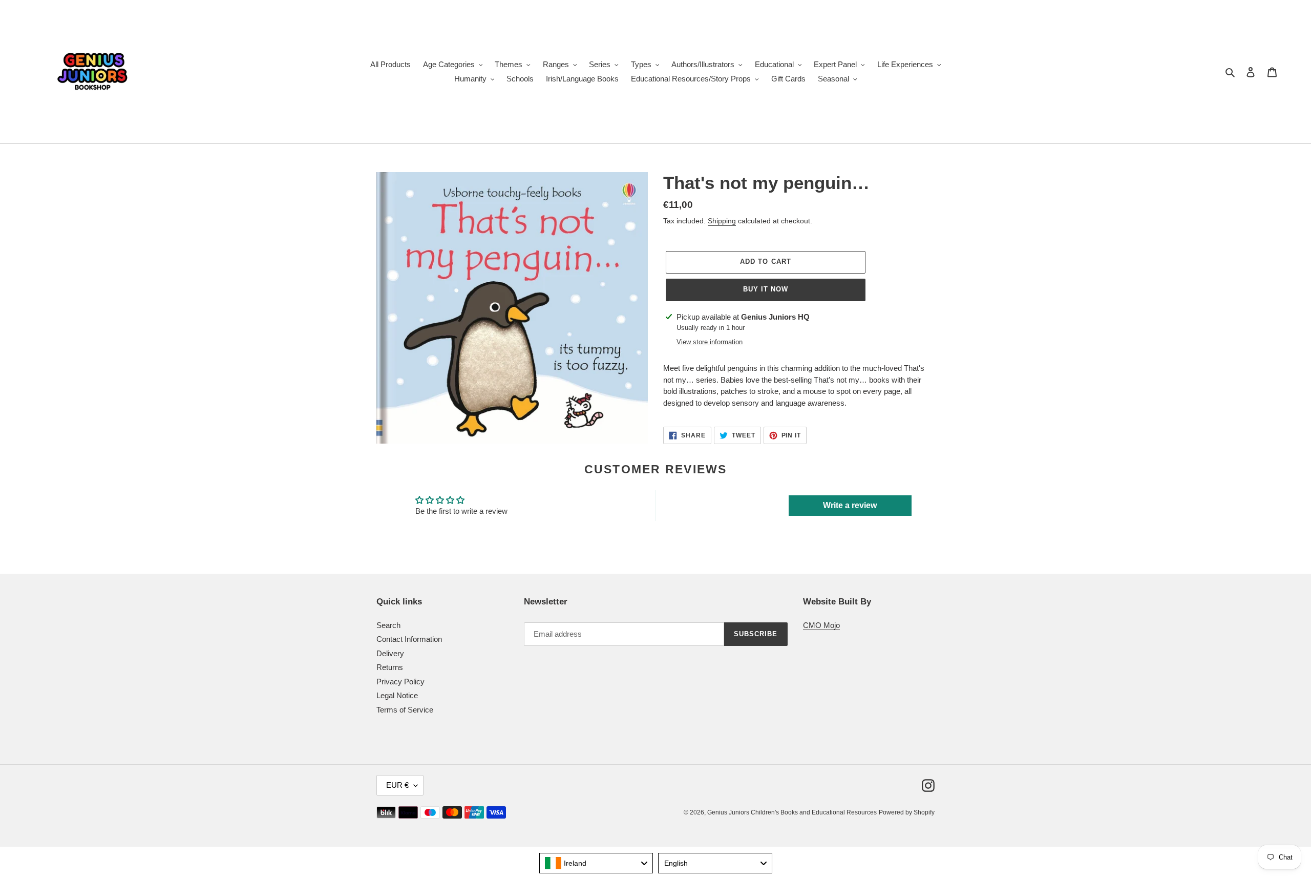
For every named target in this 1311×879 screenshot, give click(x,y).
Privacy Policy (400, 681)
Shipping (722, 221)
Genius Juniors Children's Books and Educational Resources (792, 812)
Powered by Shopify (907, 812)
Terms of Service (404, 709)
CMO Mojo (821, 625)
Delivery (390, 653)
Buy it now (765, 289)
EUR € (397, 785)
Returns (389, 667)
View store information (709, 342)
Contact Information (409, 639)
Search (388, 625)
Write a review (850, 505)
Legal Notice (397, 695)
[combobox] (596, 863)
